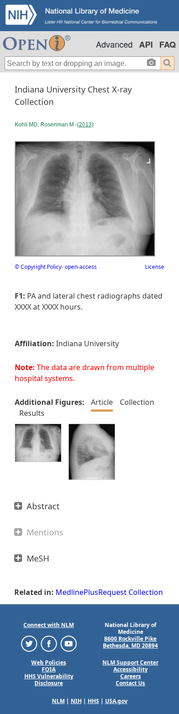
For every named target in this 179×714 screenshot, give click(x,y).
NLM (58, 701)
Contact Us (130, 683)
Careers (130, 676)
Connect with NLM (48, 625)
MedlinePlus (77, 592)
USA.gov (116, 701)
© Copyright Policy (38, 267)
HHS (93, 701)
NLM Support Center (130, 662)
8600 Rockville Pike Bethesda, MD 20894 (130, 642)
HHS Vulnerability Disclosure (48, 679)
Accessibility (130, 669)
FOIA (49, 669)
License (154, 267)
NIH (76, 701)
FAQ (167, 44)
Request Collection (130, 592)
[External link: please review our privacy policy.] (29, 643)
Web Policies (48, 662)
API (146, 44)
